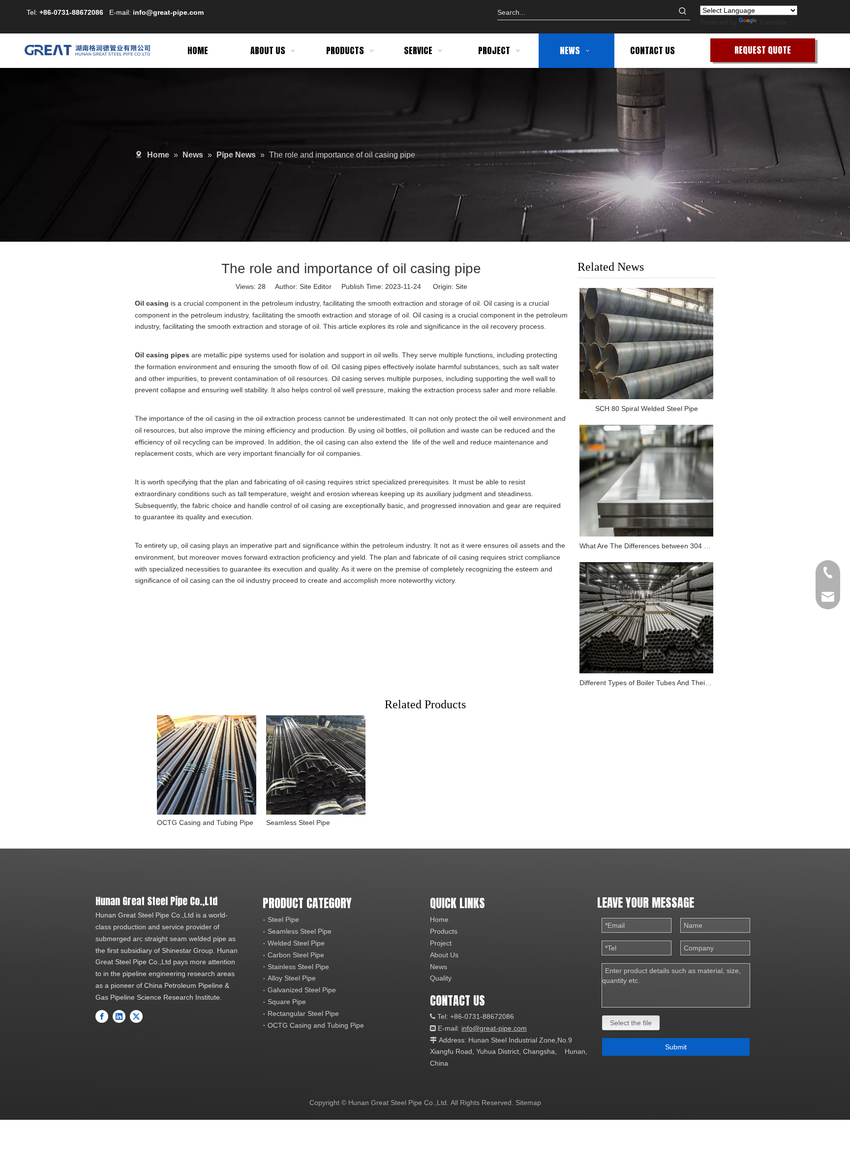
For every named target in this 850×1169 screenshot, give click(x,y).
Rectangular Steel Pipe (303, 1013)
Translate (773, 22)
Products (443, 931)
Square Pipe (287, 1002)
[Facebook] (101, 1016)
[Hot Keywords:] (682, 12)
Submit (676, 1047)
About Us (444, 955)
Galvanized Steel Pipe (302, 990)
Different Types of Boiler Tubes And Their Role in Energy (646, 683)
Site (461, 286)
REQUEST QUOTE (762, 50)
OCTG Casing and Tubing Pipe (205, 822)
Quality (441, 978)
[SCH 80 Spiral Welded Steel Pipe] (646, 344)
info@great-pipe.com (168, 12)
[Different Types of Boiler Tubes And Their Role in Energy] (646, 618)
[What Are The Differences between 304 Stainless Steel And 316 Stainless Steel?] (646, 481)
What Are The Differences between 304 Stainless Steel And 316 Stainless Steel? (646, 546)
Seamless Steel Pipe (298, 822)
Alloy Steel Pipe (292, 978)
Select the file (631, 1023)
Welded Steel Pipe (296, 943)
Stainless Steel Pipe (298, 967)
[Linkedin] (119, 1016)
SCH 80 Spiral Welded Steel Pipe (646, 408)
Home (439, 919)
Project (441, 943)
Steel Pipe (283, 919)
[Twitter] (136, 1016)
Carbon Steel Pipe (296, 955)
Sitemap (528, 1102)
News (438, 967)
